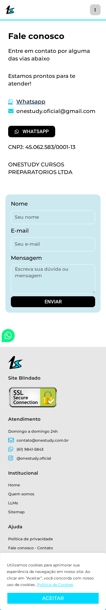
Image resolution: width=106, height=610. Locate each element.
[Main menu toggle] (95, 9)
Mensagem (26, 258)
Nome (19, 203)
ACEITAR (53, 598)
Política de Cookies (55, 584)
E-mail (20, 230)
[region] (53, 581)
